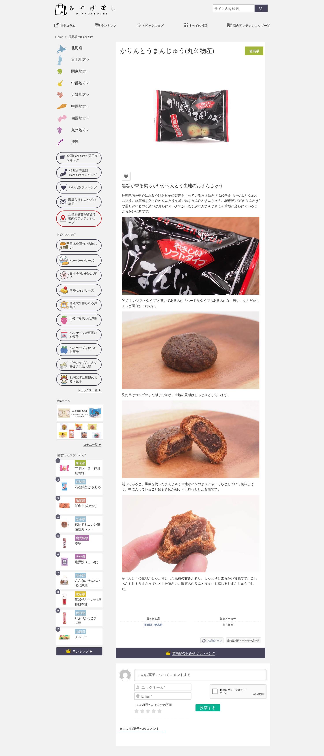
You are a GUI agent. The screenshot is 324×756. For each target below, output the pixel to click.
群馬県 (254, 50)
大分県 (79, 541)
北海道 (76, 48)
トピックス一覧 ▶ (92, 375)
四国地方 (78, 118)
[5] (159, 711)
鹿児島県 (81, 522)
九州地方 (78, 130)
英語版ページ (214, 640)
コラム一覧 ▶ (94, 429)
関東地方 (78, 71)
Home (59, 37)
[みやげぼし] (85, 9)
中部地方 (78, 83)
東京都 (79, 447)
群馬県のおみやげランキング (193, 653)
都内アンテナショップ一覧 (251, 25)
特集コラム (67, 25)
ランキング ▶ (83, 636)
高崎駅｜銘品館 (153, 625)
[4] (153, 711)
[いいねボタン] (126, 176)
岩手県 (79, 503)
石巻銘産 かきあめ (85, 471)
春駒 (77, 527)
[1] (136, 711)
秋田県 (79, 597)
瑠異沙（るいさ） (85, 545)
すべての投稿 (198, 25)
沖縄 (75, 142)
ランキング (108, 25)
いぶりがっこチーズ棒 (87, 602)
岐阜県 (79, 578)
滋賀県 (79, 485)
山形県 (79, 616)
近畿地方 (78, 95)
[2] (142, 711)
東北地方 (78, 60)
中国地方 (78, 106)
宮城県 (79, 466)
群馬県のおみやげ (81, 37)
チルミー (80, 620)
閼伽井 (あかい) (83, 489)
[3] (148, 711)
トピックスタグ (153, 25)
